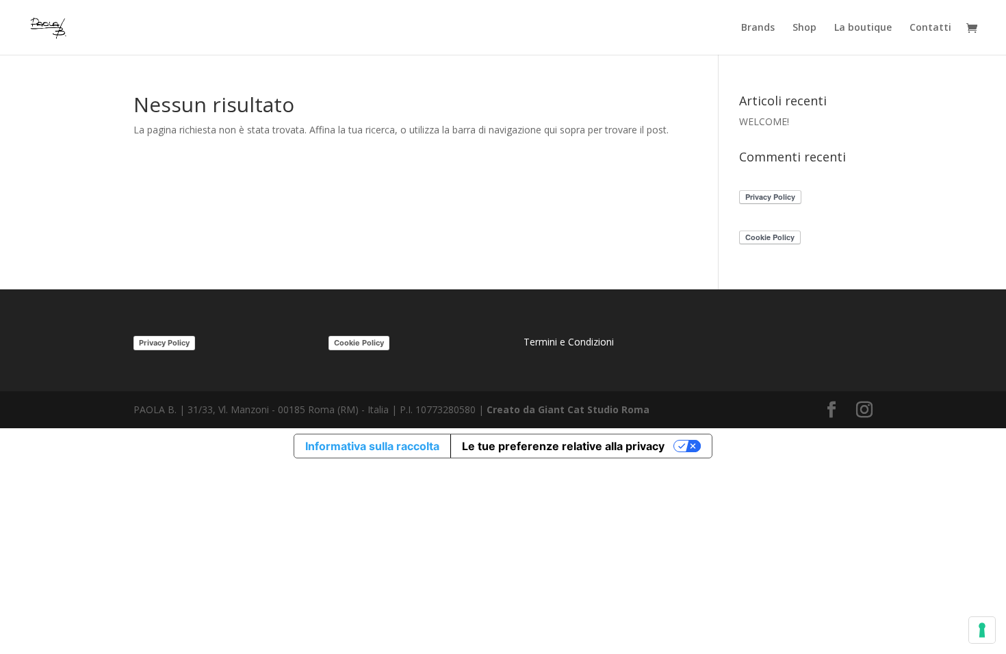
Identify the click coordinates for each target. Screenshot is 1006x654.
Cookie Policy (359, 343)
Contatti (930, 28)
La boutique (863, 28)
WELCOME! (764, 121)
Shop (804, 28)
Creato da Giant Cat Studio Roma (569, 409)
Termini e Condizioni (569, 341)
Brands (758, 28)
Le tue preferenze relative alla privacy (563, 446)
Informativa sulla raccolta (372, 446)
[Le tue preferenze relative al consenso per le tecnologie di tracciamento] (982, 630)
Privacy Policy (164, 343)
